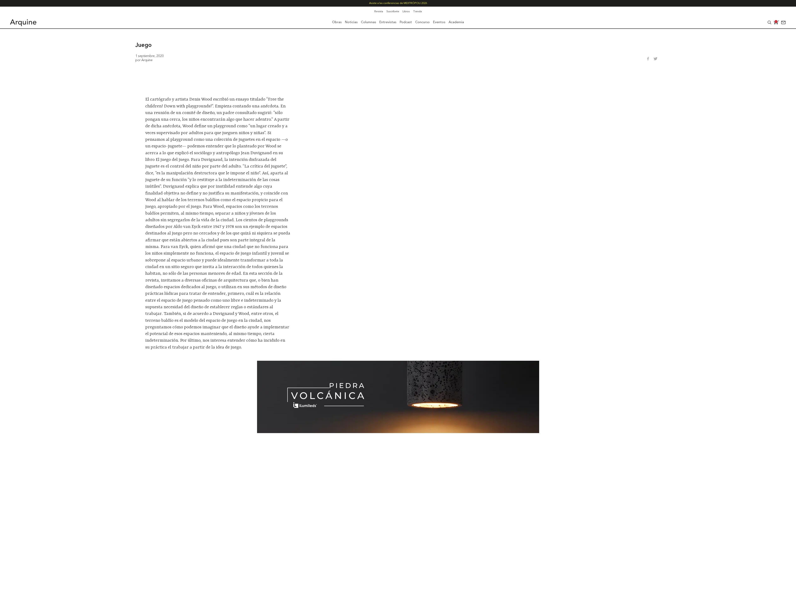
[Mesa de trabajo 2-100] (398, 432)
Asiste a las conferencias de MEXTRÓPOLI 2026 (398, 3)
